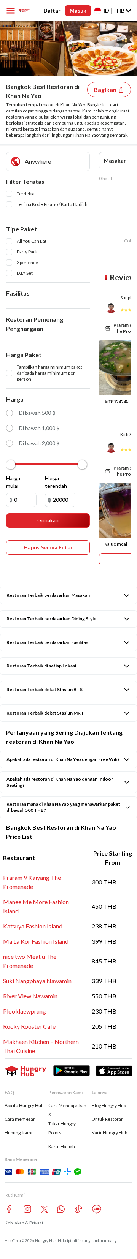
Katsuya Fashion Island (32, 926)
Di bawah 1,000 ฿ (39, 428)
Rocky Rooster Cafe (29, 1026)
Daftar (52, 10)
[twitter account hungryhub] (44, 1209)
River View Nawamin (30, 996)
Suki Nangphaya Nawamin (37, 980)
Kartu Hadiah (61, 1146)
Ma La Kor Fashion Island (35, 941)
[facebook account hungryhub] (9, 1209)
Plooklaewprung (24, 1011)
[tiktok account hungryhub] (78, 1209)
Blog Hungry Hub (109, 1105)
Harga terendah (54, 482)
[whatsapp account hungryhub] (61, 1209)
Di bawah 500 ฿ (37, 413)
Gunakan (48, 520)
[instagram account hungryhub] (27, 1209)
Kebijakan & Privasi (24, 1223)
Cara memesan (20, 1119)
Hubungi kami (18, 1133)
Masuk (78, 10)
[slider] (10, 464)
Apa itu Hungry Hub (24, 1105)
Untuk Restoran (108, 1119)
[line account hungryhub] (96, 1209)
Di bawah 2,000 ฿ (39, 443)
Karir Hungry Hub (109, 1133)
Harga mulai (13, 482)
